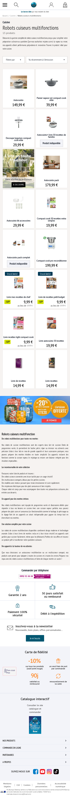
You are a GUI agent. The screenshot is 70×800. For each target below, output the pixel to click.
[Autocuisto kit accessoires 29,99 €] (18, 200)
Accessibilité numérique (60, 785)
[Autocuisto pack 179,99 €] (51, 160)
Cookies (26, 785)
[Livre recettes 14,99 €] (51, 361)
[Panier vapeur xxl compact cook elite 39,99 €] (51, 80)
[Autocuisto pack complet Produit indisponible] (18, 240)
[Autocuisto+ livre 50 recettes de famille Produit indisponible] (51, 120)
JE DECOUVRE (18, 184)
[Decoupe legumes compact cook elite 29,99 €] (18, 120)
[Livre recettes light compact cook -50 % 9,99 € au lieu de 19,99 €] (18, 320)
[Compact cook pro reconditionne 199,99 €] (51, 240)
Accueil (5, 16)
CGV (18, 785)
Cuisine (13, 16)
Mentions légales (7, 785)
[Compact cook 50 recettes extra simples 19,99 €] (51, 200)
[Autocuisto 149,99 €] (18, 80)
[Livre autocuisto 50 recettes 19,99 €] (51, 320)
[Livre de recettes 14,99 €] (18, 361)
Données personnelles (41, 785)
